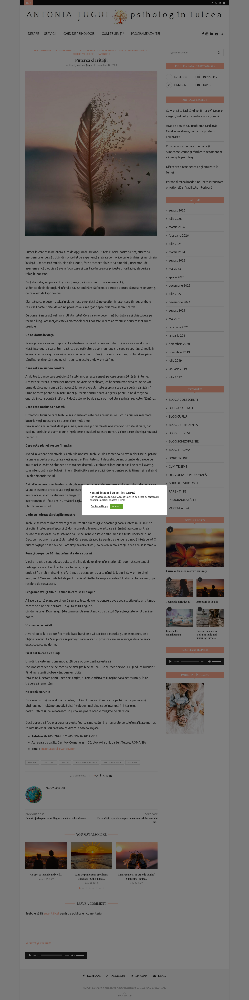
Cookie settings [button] (99, 506)
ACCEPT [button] (116, 506)
